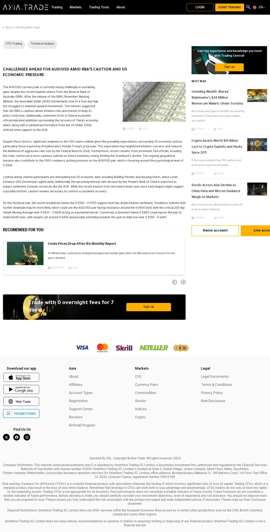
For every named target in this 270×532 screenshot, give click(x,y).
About (73, 376)
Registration (78, 401)
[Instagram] (27, 437)
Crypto (140, 417)
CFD (138, 376)
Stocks (140, 401)
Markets (142, 368)
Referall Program (82, 425)
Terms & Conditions (216, 385)
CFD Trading (14, 44)
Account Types (81, 393)
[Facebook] (16, 437)
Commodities (145, 393)
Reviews (75, 417)
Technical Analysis (42, 44)
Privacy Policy (212, 393)
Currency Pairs (146, 385)
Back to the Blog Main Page (22, 27)
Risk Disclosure (213, 401)
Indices (141, 409)
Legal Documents (214, 376)
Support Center (81, 409)
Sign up (148, 307)
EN (261, 7)
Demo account (215, 231)
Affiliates (76, 385)
